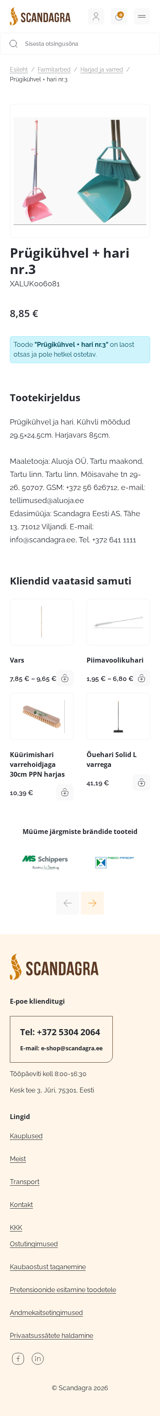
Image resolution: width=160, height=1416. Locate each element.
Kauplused (26, 1136)
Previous (67, 903)
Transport (24, 1182)
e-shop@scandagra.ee (72, 1048)
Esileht (19, 69)
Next (92, 903)
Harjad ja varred (101, 69)
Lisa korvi (64, 792)
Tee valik (64, 678)
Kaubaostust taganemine (48, 1267)
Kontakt (21, 1205)
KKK (16, 1228)
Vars (17, 660)
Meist (18, 1159)
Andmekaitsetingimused (46, 1313)
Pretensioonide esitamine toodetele (63, 1290)
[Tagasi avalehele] (40, 16)
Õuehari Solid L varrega (112, 759)
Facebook (18, 1359)
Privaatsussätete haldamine (51, 1336)
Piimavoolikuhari (115, 660)
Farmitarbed (54, 69)
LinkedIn (38, 1359)
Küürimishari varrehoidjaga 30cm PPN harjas (37, 764)
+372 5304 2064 (68, 1032)
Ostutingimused (34, 1244)
